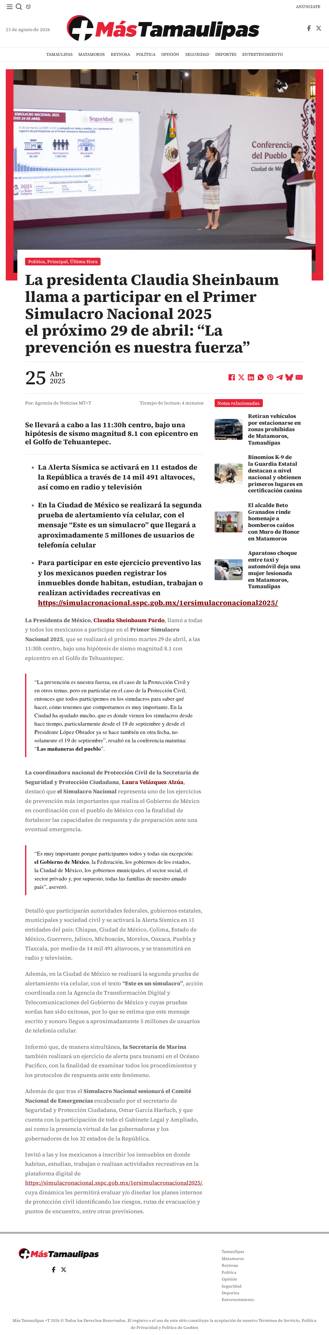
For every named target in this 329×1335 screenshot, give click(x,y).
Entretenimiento (262, 54)
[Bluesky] (289, 377)
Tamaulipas (59, 54)
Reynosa (120, 54)
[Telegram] (280, 377)
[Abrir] (9, 7)
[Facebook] (231, 377)
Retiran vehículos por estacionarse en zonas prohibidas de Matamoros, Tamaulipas (274, 429)
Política (146, 54)
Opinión (170, 54)
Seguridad (197, 54)
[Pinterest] (270, 377)
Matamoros (91, 54)
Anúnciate (308, 6)
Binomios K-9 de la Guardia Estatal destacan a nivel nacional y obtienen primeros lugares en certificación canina (275, 473)
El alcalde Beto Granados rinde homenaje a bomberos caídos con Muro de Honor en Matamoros (274, 521)
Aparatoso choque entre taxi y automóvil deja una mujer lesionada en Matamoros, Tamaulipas (274, 569)
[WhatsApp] (260, 377)
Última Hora (84, 261)
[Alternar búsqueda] (19, 7)
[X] (241, 377)
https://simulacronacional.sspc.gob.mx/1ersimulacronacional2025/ (158, 602)
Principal (57, 261)
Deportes (225, 54)
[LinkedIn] (251, 377)
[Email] (299, 377)
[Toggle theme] (28, 7)
